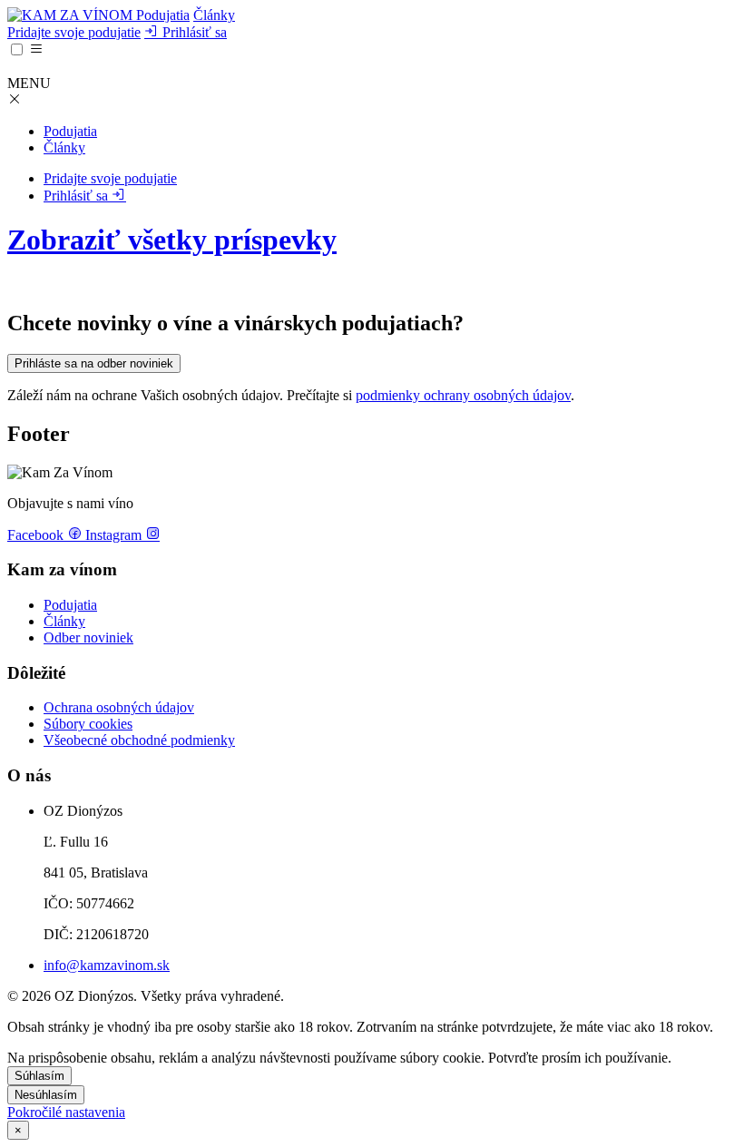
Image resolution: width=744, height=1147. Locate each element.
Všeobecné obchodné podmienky (139, 740)
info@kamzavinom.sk (107, 965)
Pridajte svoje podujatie (74, 32)
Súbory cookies (88, 723)
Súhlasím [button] (39, 1076)
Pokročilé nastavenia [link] (66, 1112)
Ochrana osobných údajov (119, 707)
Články (214, 15)
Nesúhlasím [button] (46, 1095)
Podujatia (163, 15)
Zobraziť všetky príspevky (172, 239)
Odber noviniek (88, 637)
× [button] (18, 1130)
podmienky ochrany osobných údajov (463, 395)
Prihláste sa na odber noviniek (94, 363)
